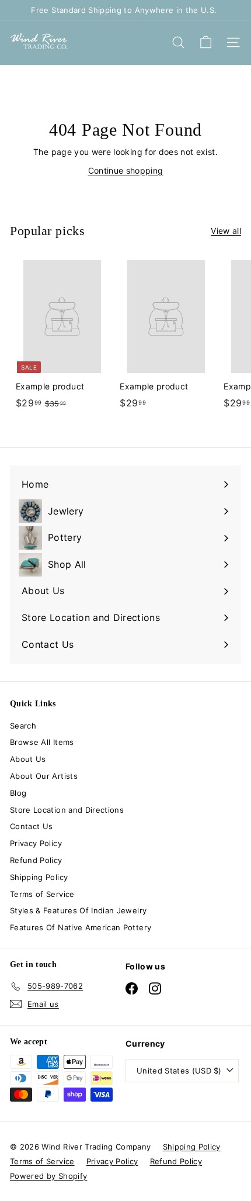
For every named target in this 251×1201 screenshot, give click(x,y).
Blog (18, 793)
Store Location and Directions (67, 810)
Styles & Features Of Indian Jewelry (78, 910)
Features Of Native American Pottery (80, 927)
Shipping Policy (39, 877)
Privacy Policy (36, 843)
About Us (28, 759)
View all (226, 231)
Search (23, 725)
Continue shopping (125, 170)
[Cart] (205, 42)
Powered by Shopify (48, 1176)
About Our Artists (44, 776)
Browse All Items (42, 742)
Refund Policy (36, 860)
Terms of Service (42, 894)
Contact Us (31, 826)
